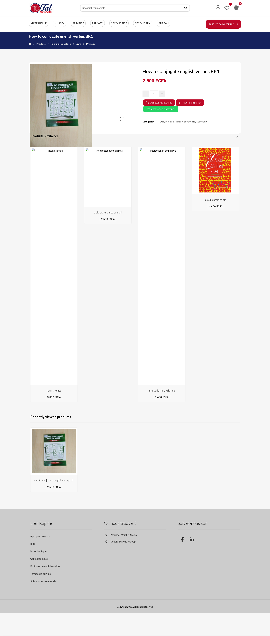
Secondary (201, 121)
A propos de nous (40, 536)
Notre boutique (38, 551)
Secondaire (189, 121)
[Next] (237, 136)
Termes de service (40, 573)
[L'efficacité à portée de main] (41, 8)
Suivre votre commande (43, 581)
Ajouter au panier (192, 102)
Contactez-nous (39, 558)
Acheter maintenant (161, 102)
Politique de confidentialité (45, 566)
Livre (162, 121)
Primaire (169, 121)
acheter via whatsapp (162, 108)
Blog (32, 543)
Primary (179, 121)
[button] (185, 8)
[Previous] (231, 136)
